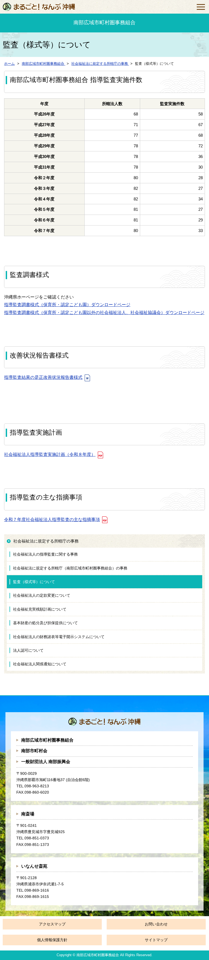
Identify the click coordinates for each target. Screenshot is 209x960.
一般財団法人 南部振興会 (45, 761)
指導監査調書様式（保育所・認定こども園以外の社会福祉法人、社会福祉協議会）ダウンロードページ (104, 312)
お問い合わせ (156, 924)
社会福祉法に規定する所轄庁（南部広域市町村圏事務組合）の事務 (70, 568)
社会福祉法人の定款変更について (41, 595)
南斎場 (27, 814)
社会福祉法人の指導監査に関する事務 (45, 554)
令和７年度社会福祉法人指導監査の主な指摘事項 (52, 519)
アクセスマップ (52, 924)
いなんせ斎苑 (34, 866)
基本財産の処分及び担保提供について (45, 623)
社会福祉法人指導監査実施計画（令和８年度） (50, 454)
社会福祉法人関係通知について (39, 664)
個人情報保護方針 (52, 940)
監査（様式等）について (34, 582)
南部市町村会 (34, 750)
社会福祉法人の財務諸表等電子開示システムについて (58, 637)
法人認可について (28, 650)
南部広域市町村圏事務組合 (47, 740)
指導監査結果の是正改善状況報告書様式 (43, 377)
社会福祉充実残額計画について (39, 609)
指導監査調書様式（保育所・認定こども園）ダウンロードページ (67, 304)
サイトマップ (156, 940)
